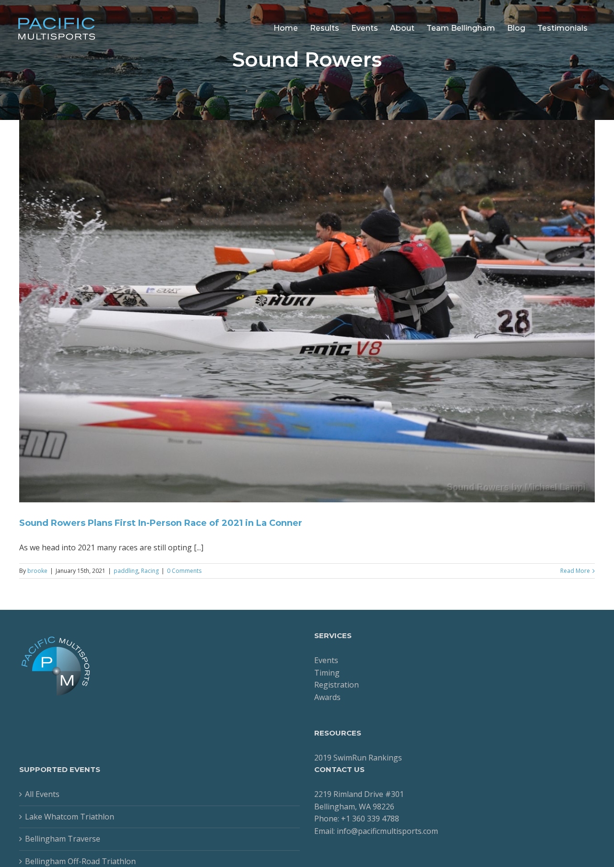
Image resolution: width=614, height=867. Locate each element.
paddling (126, 571)
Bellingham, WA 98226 (354, 806)
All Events (42, 794)
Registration (336, 684)
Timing (327, 672)
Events (326, 660)
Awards (327, 697)
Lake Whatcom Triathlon (69, 816)
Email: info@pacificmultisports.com (376, 831)
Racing (150, 571)
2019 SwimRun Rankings (358, 757)
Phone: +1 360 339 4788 (356, 818)
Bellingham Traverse (62, 838)
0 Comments (184, 571)
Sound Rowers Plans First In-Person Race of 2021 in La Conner (160, 523)
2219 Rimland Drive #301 (359, 794)
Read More (575, 571)
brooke (37, 571)
